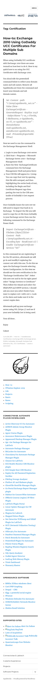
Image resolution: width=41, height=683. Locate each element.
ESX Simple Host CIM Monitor (18, 470)
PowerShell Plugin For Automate (19, 541)
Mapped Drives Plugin (14, 516)
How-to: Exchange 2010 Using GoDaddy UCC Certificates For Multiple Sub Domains (19, 45)
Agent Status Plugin (14, 433)
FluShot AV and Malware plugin (19, 482)
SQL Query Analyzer (14, 553)
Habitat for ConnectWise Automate (20, 494)
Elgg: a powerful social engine (18, 593)
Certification (7, 339)
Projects (8, 394)
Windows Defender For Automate (19, 599)
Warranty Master (12, 565)
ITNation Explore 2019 (15, 388)
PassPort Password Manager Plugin (20, 534)
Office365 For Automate (15, 531)
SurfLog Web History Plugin (17, 559)
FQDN (5, 341)
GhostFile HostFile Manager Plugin (20, 485)
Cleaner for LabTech (14, 461)
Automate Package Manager (17, 448)
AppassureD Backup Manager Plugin (21, 439)
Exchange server (30, 339)
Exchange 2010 (18, 339)
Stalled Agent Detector (15, 556)
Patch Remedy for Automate (17, 538)
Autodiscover (26, 336)
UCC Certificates (19, 343)
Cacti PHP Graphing (13, 586)
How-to (16, 336)
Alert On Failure (28, 626)
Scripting (9, 403)
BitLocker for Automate (15, 451)
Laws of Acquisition (13, 633)
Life (7, 391)
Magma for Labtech (13, 513)
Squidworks (7, 679)
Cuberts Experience (12, 661)
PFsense (8, 596)
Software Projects (10, 672)
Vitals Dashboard (12, 562)
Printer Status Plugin (14, 544)
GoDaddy (11, 341)
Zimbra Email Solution (15, 608)
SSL (11, 343)
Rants (7, 397)
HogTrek (19, 629)
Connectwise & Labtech (13, 656)
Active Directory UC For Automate (20, 424)
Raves (7, 400)
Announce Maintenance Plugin (18, 436)
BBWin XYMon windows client (18, 583)
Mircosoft (19, 341)
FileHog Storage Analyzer (16, 479)
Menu (34, 8)
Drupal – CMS (11, 590)
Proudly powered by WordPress (24, 679)
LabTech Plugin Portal (14, 504)
